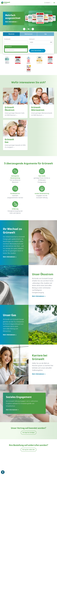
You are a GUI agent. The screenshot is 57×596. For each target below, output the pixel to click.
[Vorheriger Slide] (24, 29)
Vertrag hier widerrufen (28, 449)
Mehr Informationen (9, 257)
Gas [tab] (45, 34)
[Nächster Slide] (33, 29)
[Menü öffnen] (54, 2)
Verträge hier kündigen (28, 432)
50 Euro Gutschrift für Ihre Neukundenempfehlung (13, 22)
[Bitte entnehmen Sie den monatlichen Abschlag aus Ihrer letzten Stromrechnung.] (11, 46)
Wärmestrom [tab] (28, 34)
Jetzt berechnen (36, 50)
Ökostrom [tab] (11, 34)
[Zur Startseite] (5, 2)
